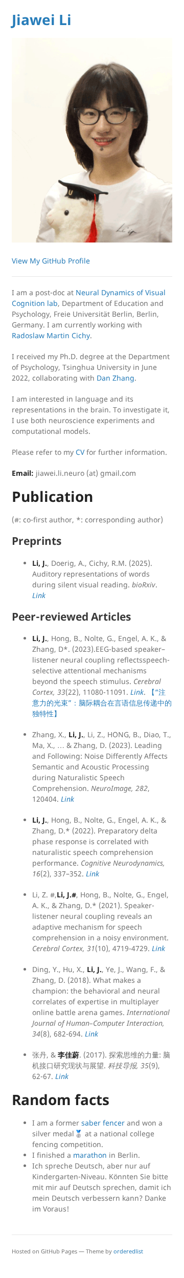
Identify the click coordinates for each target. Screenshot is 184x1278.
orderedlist (128, 1251)
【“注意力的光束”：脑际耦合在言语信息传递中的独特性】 (102, 702)
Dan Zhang (115, 378)
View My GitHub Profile (51, 261)
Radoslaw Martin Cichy (51, 335)
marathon (90, 1155)
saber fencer (103, 1123)
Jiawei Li (42, 19)
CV (80, 452)
